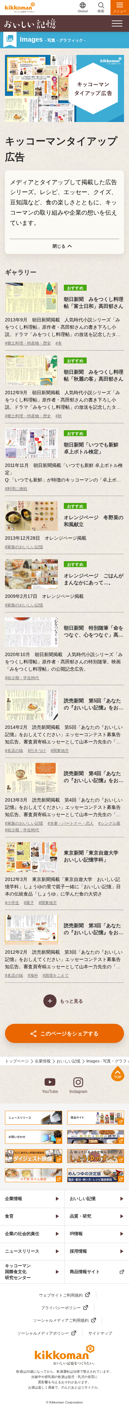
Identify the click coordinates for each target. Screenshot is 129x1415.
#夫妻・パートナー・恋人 (71, 823)
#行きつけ (37, 751)
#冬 (59, 343)
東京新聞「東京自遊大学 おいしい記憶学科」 (93, 856)
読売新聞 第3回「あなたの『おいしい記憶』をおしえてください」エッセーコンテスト (93, 929)
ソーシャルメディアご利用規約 (61, 1320)
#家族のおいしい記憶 (24, 547)
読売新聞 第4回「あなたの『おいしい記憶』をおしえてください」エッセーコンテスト (93, 777)
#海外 (33, 976)
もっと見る (71, 1001)
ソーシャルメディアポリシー (43, 1333)
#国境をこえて (56, 976)
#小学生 (12, 903)
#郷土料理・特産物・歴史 (28, 343)
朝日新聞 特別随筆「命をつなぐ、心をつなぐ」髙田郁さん (93, 631)
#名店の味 (14, 751)
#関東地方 (60, 751)
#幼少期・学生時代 (22, 678)
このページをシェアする (69, 1033)
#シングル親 (109, 823)
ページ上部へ (118, 1073)
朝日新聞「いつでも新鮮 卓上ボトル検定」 (91, 448)
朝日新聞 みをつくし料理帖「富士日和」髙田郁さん (94, 302)
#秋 (59, 416)
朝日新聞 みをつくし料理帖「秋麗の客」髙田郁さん (93, 375)
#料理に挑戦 (16, 489)
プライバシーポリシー (61, 1308)
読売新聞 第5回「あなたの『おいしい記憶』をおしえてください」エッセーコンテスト (93, 704)
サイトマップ (100, 1333)
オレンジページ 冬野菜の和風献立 (93, 521)
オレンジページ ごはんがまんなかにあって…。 (93, 579)
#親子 (29, 903)
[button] (117, 23)
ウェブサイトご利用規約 (61, 1295)
